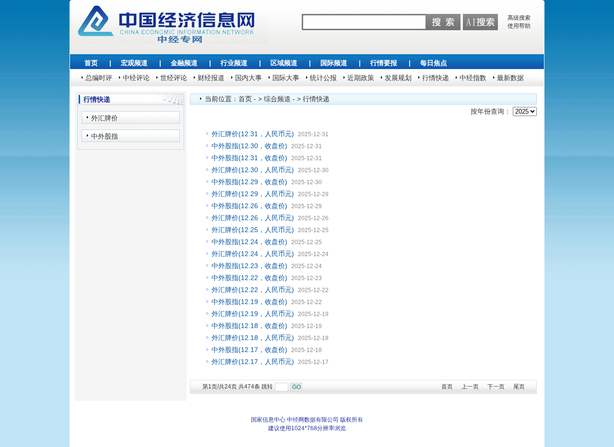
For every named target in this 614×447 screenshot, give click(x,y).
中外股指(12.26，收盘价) (249, 206)
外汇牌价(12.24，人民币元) (253, 254)
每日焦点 (433, 63)
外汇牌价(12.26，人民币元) (253, 218)
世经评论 (173, 78)
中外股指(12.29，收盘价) (249, 182)
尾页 (519, 386)
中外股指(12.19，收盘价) (249, 302)
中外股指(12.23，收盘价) (249, 266)
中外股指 (104, 136)
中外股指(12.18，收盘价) (249, 325)
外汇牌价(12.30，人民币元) (253, 170)
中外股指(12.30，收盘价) (249, 146)
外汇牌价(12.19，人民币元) (253, 314)
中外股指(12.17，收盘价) (249, 349)
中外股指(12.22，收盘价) (249, 278)
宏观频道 (134, 63)
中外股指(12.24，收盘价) (249, 242)
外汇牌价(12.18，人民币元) (253, 337)
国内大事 (248, 78)
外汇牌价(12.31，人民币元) (253, 134)
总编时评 (98, 78)
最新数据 (510, 78)
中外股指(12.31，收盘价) (249, 158)
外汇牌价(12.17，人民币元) (253, 361)
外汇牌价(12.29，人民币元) (253, 194)
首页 (91, 63)
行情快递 (435, 78)
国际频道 (333, 63)
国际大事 (285, 78)
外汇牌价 (104, 118)
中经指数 (473, 78)
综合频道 (277, 99)
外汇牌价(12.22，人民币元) (253, 290)
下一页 (496, 386)
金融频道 (184, 63)
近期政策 (360, 78)
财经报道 (211, 78)
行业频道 (234, 63)
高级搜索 (519, 17)
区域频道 (284, 63)
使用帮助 (519, 26)
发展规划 (398, 78)
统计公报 (323, 78)
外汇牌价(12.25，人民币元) (253, 230)
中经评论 (136, 78)
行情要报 (383, 63)
